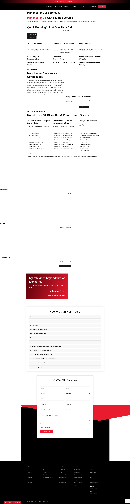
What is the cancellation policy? (37, 362)
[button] (51, 6)
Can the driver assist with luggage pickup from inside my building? (45, 346)
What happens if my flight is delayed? (39, 329)
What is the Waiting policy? (36, 367)
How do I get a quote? (35, 337)
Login (104, 8)
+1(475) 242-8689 (70, 1)
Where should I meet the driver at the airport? (40, 342)
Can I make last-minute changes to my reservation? (42, 354)
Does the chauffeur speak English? (38, 333)
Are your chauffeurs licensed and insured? (40, 321)
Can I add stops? (34, 325)
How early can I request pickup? (37, 316)
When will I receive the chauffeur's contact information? (43, 358)
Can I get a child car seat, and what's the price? (41, 350)
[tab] (65, 316)
